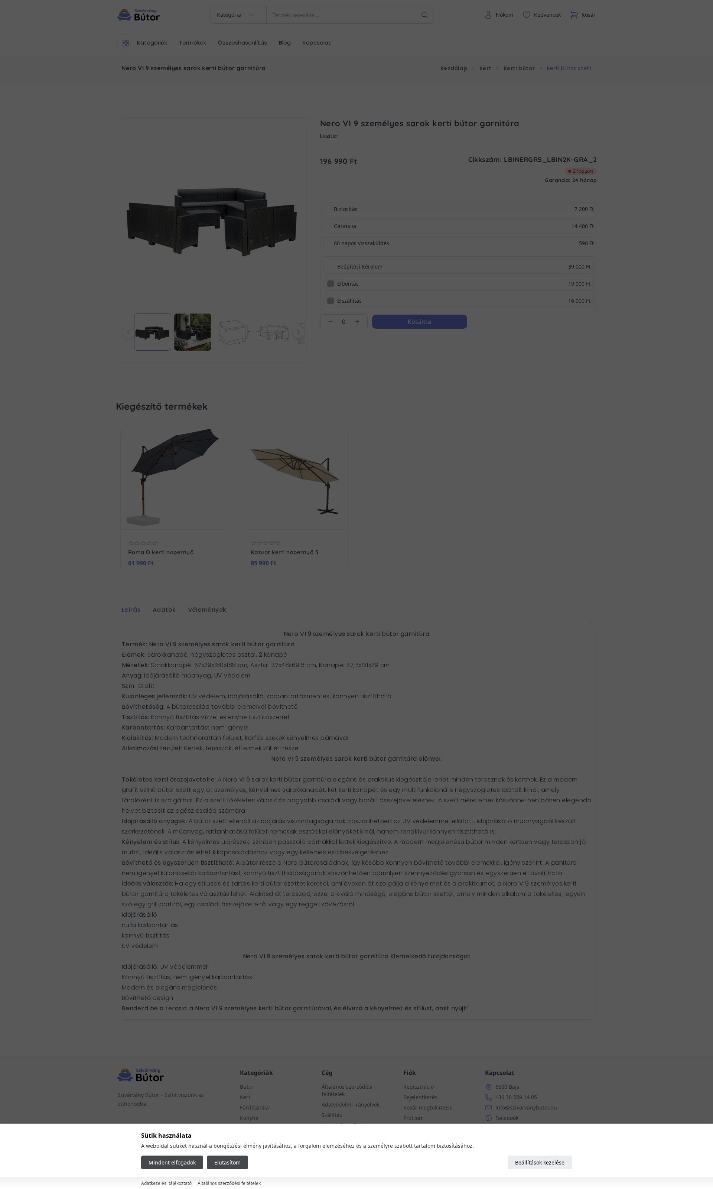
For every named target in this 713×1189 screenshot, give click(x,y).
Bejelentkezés (420, 1097)
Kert (485, 68)
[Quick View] (164, 518)
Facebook (506, 1117)
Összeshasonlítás (242, 42)
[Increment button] (357, 321)
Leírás (131, 609)
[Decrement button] (330, 321)
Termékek (192, 42)
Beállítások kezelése (539, 1162)
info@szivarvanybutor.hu (526, 1107)
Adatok (164, 609)
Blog (285, 42)
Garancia (345, 226)
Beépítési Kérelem (359, 266)
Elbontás (348, 283)
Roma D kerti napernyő (160, 552)
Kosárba (419, 322)
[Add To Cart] (196, 518)
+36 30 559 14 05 (516, 1097)
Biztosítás (346, 208)
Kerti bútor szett (569, 68)
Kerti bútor (519, 68)
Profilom (413, 1117)
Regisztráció (418, 1086)
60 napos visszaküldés (361, 243)
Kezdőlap (454, 68)
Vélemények (207, 609)
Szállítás (332, 1114)
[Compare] (180, 518)
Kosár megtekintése (428, 1107)
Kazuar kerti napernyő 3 (284, 552)
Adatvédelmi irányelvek (351, 1104)
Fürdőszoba (254, 1107)
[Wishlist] (148, 518)
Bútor (247, 1086)
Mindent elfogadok (172, 1162)
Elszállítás (349, 300)
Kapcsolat (317, 42)
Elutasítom (227, 1162)
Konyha (249, 1117)
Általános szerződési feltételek (229, 1183)
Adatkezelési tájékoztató (166, 1183)
